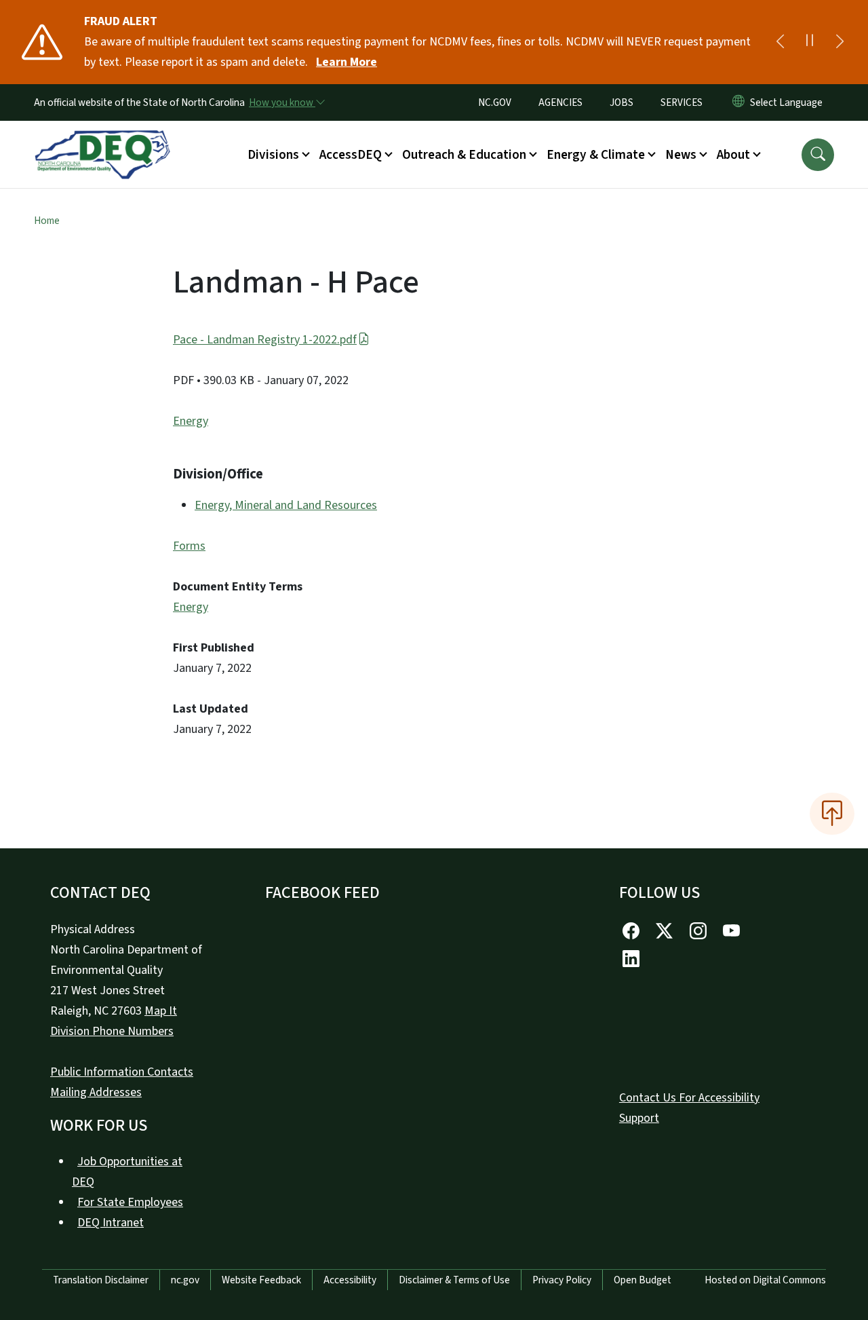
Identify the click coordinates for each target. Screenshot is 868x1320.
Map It (160, 1010)
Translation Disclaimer (101, 1279)
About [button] (733, 154)
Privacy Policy (561, 1279)
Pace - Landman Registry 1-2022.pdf (265, 339)
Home (47, 220)
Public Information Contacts (121, 1071)
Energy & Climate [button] (596, 154)
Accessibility (349, 1279)
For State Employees (130, 1202)
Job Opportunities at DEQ (127, 1171)
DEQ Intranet (110, 1222)
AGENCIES (560, 102)
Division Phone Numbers (112, 1031)
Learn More (346, 62)
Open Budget (642, 1279)
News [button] (680, 154)
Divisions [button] (273, 154)
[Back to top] (832, 814)
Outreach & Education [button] (464, 154)
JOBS (621, 102)
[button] (818, 154)
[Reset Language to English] (738, 102)
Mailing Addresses (96, 1092)
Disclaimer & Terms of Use (454, 1279)
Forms (189, 546)
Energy (190, 421)
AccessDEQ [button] (350, 154)
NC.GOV (494, 102)
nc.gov (185, 1279)
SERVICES (681, 102)
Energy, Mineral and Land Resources (286, 505)
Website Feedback (261, 1279)
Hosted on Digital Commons (765, 1279)
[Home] (102, 139)
